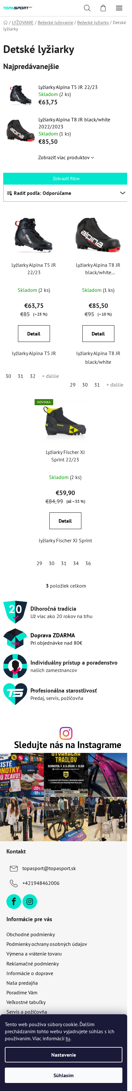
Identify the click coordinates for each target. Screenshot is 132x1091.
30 (8, 376)
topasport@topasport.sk (49, 868)
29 (73, 384)
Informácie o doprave (29, 973)
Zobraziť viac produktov (64, 157)
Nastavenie (63, 1055)
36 (88, 563)
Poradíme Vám (21, 992)
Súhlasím (64, 1075)
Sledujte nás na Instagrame (67, 745)
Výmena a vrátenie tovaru (34, 953)
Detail (33, 333)
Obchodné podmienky (30, 934)
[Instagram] (29, 901)
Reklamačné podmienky (32, 963)
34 (76, 563)
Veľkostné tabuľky (25, 1002)
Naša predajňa (22, 983)
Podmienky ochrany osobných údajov (46, 944)
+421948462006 (41, 883)
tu (68, 1038)
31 (20, 376)
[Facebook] (13, 901)
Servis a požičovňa (26, 1011)
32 (33, 376)
